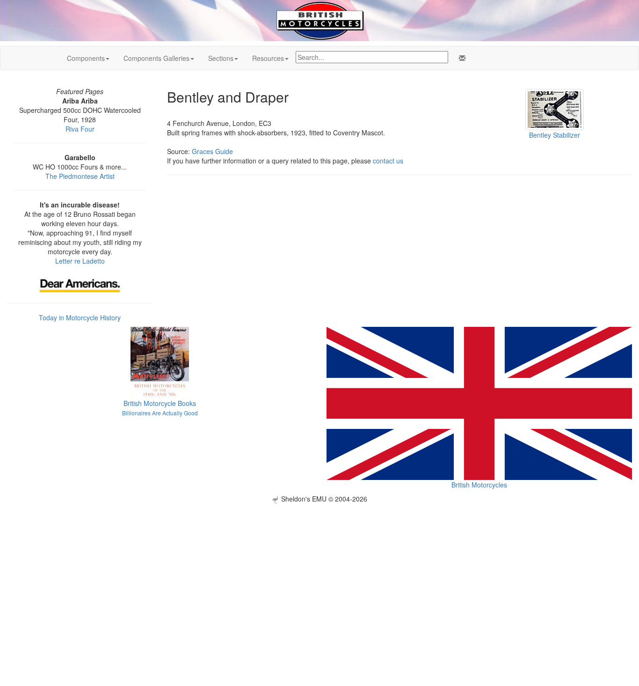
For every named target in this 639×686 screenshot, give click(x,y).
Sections (220, 58)
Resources (268, 58)
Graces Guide (212, 151)
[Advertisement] (319, 568)
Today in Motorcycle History (80, 317)
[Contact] (460, 58)
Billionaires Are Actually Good (160, 413)
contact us (388, 160)
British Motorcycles (479, 484)
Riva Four (79, 128)
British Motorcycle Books (159, 403)
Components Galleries (156, 58)
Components (86, 58)
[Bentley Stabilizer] (554, 108)
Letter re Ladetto (80, 261)
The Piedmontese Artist (80, 176)
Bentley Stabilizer (554, 135)
